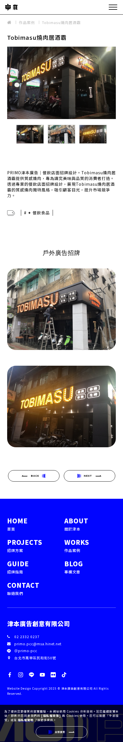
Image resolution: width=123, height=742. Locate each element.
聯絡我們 (23, 588)
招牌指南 (18, 567)
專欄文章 (73, 567)
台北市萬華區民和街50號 (35, 657)
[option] (61, 83)
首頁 (17, 524)
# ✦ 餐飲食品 (37, 212)
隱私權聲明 (25, 720)
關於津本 (76, 524)
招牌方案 (24, 545)
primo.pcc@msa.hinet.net (37, 643)
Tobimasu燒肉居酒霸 (61, 22)
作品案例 (27, 22)
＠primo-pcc (25, 650)
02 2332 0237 (26, 636)
